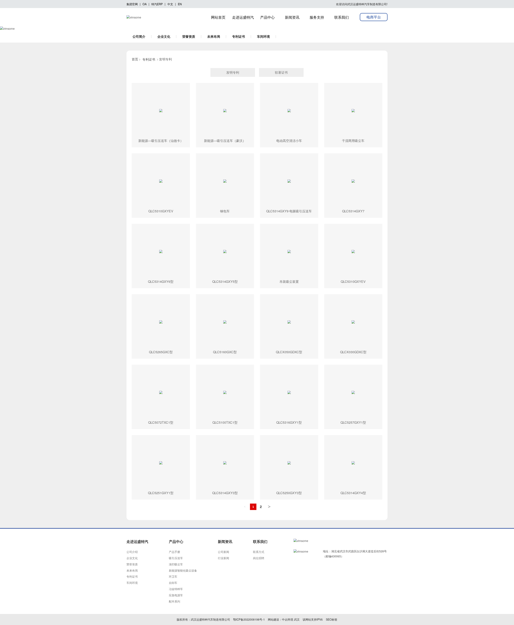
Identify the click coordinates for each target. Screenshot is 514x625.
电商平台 (373, 16)
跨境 (290, 619)
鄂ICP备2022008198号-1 (249, 619)
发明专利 (232, 72)
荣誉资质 (188, 36)
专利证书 (238, 36)
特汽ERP (157, 4)
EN (180, 4)
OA (145, 4)
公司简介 (139, 36)
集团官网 (132, 4)
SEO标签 (331, 619)
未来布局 (213, 36)
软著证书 (281, 72)
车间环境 (263, 36)
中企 (285, 619)
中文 (170, 4)
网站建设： (275, 619)
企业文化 (163, 36)
